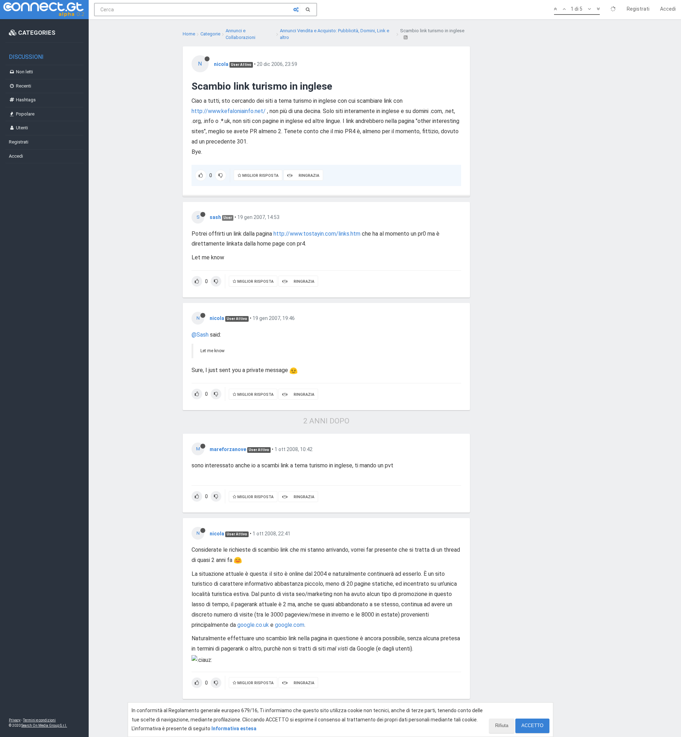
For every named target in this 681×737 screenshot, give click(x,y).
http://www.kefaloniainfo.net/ (229, 111)
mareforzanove (228, 449)
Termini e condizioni (39, 720)
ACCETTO (532, 725)
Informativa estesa (233, 728)
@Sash (200, 334)
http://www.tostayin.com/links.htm (316, 233)
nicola (221, 64)
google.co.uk (253, 624)
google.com (289, 624)
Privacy (15, 720)
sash (215, 217)
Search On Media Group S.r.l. (44, 725)
